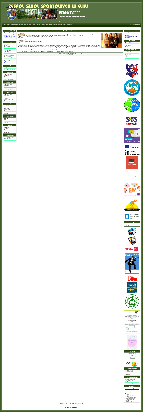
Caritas (126, 56)
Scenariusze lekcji (129, 383)
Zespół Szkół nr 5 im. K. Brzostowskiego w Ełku (130, 390)
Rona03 (126, 55)
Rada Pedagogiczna (8, 137)
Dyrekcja (61, 21)
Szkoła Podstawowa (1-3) (9, 34)
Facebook (69, 24)
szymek (68, 53)
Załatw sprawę (7, 49)
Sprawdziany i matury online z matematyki (131, 37)
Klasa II (6, 98)
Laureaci (6, 61)
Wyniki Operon (7, 109)
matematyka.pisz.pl (129, 32)
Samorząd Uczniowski (9, 139)
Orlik (5, 59)
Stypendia (6, 113)
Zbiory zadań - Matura (130, 42)
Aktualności (127, 381)
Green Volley (128, 51)
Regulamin (6, 68)
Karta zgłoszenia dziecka (9, 69)
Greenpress (6, 129)
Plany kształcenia (8, 74)
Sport (64, 24)
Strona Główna (6, 24)
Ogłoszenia (49, 24)
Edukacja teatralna (129, 57)
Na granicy (127, 374)
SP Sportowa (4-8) (8, 35)
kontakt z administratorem (71, 404)
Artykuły (38, 24)
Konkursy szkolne (8, 50)
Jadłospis (127, 225)
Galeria (43, 24)
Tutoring (127, 373)
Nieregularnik (7, 132)
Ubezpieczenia (7, 110)
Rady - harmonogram (8, 121)
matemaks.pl (128, 35)
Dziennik (6, 118)
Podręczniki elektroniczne (130, 44)
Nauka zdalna (7, 60)
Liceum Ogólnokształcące (9, 36)
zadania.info (127, 34)
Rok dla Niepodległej (29, 24)
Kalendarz (6, 44)
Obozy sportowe (7, 47)
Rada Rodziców (7, 138)
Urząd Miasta (128, 45)
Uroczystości (7, 46)
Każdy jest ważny (129, 370)
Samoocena (6, 122)
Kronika (55, 24)
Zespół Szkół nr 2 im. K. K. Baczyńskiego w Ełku (130, 397)
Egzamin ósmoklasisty (9, 79)
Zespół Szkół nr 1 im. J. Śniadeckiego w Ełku (130, 395)
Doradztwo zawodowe (9, 55)
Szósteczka (6, 127)
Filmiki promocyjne (8, 37)
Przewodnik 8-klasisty (9, 39)
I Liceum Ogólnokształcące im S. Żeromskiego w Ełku (130, 399)
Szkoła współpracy (129, 371)
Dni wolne (6, 45)
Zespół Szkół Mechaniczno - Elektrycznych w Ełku (130, 392)
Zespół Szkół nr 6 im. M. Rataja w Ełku (128, 401)
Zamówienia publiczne (9, 57)
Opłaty (126, 224)
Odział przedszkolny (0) (9, 32)
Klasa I (5, 97)
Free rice (127, 46)
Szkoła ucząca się (129, 380)
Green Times (7, 131)
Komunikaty (6, 51)
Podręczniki (6, 75)
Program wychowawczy (9, 54)
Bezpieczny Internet (8, 112)
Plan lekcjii (6, 52)
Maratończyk (128, 54)
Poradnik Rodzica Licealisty (8, 106)
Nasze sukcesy (7, 56)
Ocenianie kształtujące (130, 379)
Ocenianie (6, 76)
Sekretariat (55, 21)
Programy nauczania (8, 78)
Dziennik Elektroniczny (17, 24)
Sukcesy (60, 24)
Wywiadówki (7, 108)
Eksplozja (6, 128)
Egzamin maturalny (8, 89)
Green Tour (127, 53)
